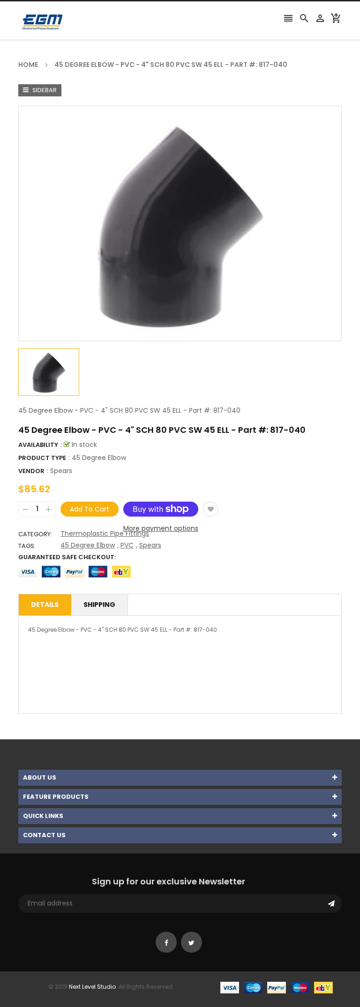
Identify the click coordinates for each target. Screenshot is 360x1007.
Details (45, 604)
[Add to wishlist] (210, 509)
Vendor (31, 471)
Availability (38, 444)
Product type (42, 457)
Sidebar (44, 90)
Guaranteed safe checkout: (67, 557)
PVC (127, 545)
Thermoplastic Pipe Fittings (104, 533)
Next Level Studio (92, 987)
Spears (61, 470)
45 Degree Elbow (87, 545)
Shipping (99, 604)
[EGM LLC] (276, 987)
